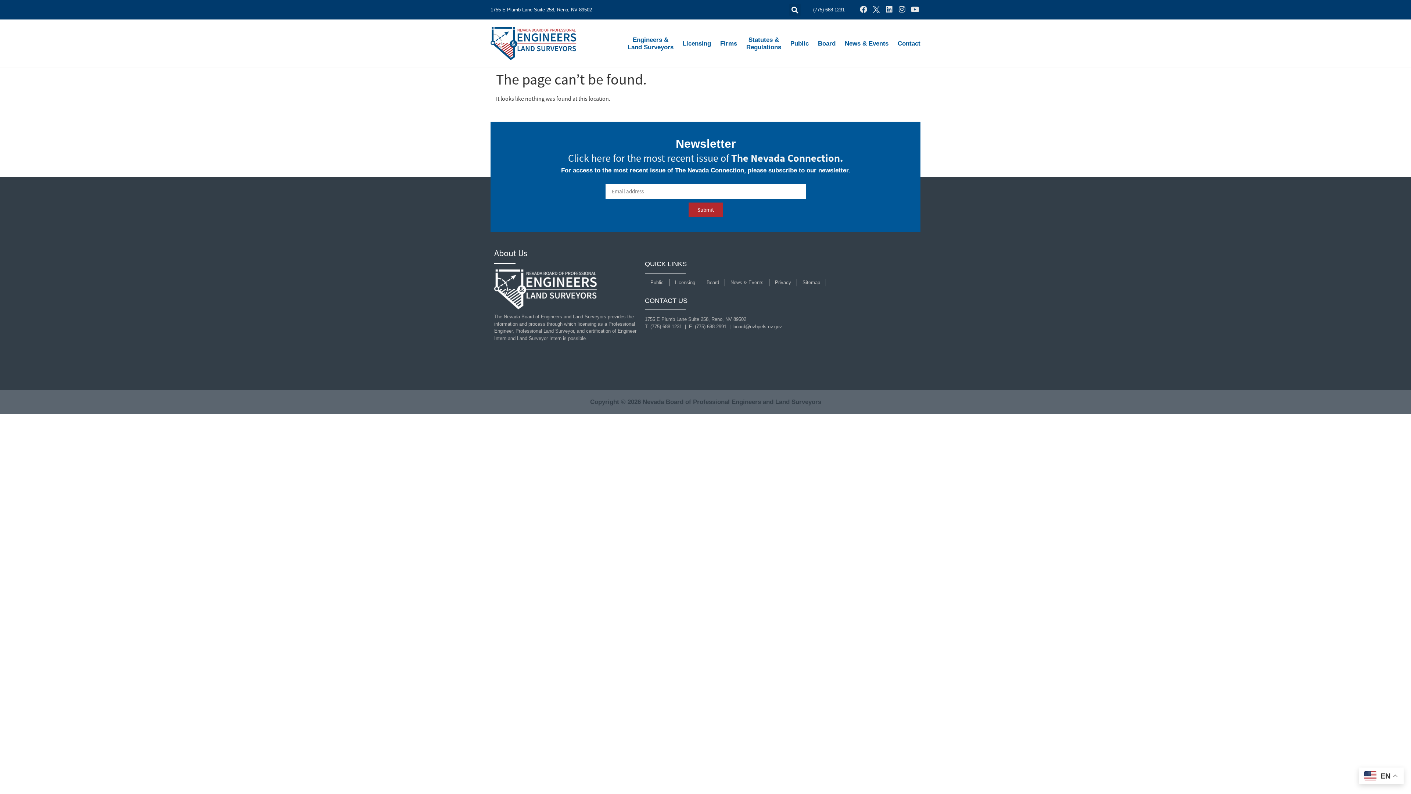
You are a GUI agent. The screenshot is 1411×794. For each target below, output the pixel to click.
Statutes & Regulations (763, 43)
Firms (728, 43)
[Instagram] (902, 9)
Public (799, 43)
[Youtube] (915, 9)
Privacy (783, 282)
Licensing (697, 43)
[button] (795, 10)
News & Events (866, 43)
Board (827, 43)
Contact (909, 43)
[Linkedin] (889, 9)
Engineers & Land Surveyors (651, 43)
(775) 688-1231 (829, 9)
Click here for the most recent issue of (705, 158)
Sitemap (811, 282)
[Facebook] (863, 9)
